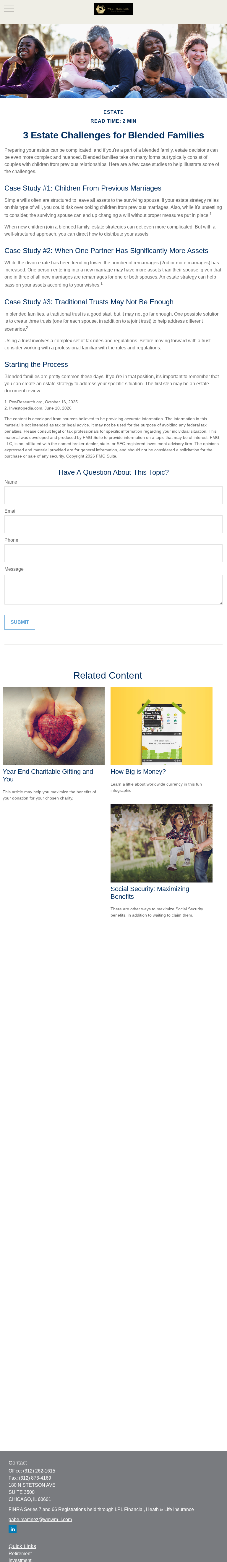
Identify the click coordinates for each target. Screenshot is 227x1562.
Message (14, 569)
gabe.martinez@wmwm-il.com (40, 1519)
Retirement (20, 1553)
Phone (11, 540)
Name (10, 482)
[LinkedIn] (13, 1529)
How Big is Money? (138, 771)
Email (10, 511)
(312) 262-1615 (39, 1470)
